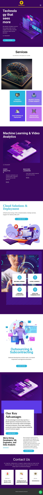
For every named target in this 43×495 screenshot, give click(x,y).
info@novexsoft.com (21, 480)
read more (9, 40)
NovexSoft (21, 5)
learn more (21, 219)
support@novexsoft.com (22, 482)
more (7, 182)
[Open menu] (40, 5)
